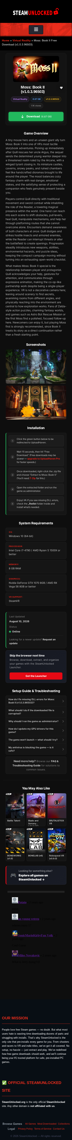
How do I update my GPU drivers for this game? (31, 730)
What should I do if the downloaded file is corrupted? (31, 712)
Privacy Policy (25, 1128)
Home (5, 40)
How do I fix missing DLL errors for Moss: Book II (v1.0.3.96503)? (31, 701)
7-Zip (33, 478)
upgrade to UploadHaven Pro (43, 458)
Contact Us (59, 1128)
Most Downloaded (46, 1123)
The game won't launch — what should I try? (33, 739)
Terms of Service (42, 1128)
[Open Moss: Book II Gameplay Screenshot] (36, 402)
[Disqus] (36, 944)
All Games (30, 1123)
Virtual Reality (21, 40)
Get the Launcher (36, 675)
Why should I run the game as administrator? (33, 721)
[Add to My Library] (61, 87)
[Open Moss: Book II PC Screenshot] (36, 366)
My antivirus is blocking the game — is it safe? (31, 749)
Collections (64, 1123)
